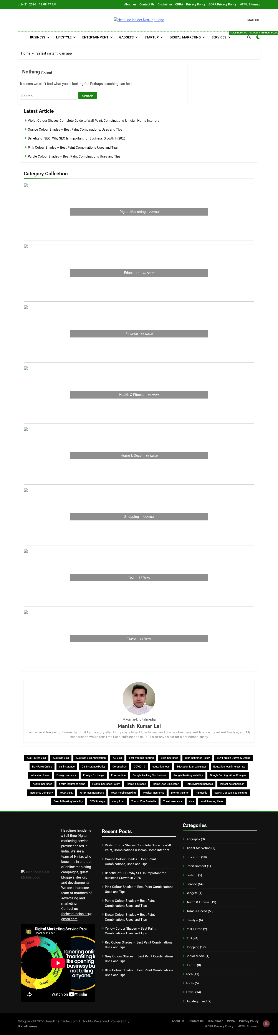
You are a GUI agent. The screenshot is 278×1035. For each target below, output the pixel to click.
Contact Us (146, 4)
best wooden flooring (141, 757)
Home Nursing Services (199, 784)
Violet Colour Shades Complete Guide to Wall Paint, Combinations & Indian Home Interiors (93, 121)
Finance (191, 884)
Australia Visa (61, 757)
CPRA (179, 4)
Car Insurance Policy (93, 766)
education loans (40, 775)
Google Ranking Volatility (188, 775)
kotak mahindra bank (92, 792)
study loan (118, 801)
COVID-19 (139, 766)
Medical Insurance (153, 792)
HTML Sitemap (250, 4)
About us (130, 4)
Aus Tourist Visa (36, 757)
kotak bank (66, 792)
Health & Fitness (198, 902)
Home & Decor (196, 911)
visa (191, 801)
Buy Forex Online (42, 766)
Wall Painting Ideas (212, 801)
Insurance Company (41, 792)
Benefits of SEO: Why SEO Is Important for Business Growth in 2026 (76, 138)
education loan (161, 766)
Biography (193, 839)
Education (193, 857)
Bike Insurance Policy (197, 757)
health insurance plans (72, 784)
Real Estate (194, 929)
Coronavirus (120, 766)
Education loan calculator (191, 766)
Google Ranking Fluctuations (149, 775)
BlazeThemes (27, 1026)
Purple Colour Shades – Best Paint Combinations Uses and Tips (74, 156)
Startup (151, 37)
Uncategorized (196, 1001)
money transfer (180, 792)
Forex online (118, 775)
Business (37, 37)
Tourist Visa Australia (143, 801)
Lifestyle (63, 37)
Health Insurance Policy (106, 784)
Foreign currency (66, 775)
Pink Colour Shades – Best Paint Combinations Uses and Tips (73, 148)
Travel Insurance (172, 801)
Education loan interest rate (229, 766)
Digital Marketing (185, 37)
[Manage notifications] (266, 1023)
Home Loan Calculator (166, 784)
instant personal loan (232, 784)
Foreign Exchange (93, 775)
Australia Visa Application (91, 757)
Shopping (192, 947)
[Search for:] (49, 96)
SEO (189, 938)
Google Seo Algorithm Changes (228, 775)
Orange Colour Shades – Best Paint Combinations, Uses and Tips (75, 129)
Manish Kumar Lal (139, 726)
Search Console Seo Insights (230, 792)
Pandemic (201, 792)
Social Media (195, 956)
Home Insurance (136, 784)
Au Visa (117, 757)
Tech (189, 974)
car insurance (66, 766)
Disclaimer (164, 4)
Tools (190, 983)
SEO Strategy (97, 801)
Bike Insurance (169, 757)
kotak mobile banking (123, 792)
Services (223, 35)
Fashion (191, 875)
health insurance (42, 784)
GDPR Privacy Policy (222, 4)
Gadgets (126, 37)
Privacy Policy (195, 4)
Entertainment (95, 37)
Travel (190, 992)
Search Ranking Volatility (68, 801)
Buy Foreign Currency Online (233, 757)
